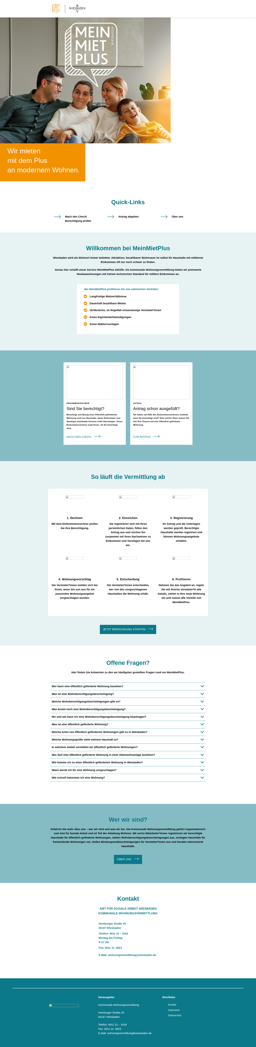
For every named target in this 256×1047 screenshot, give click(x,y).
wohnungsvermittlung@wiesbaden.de (132, 955)
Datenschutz (174, 1015)
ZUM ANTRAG (142, 436)
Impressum (174, 1010)
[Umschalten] (202, 686)
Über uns (177, 216)
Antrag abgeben (128, 216)
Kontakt (172, 1004)
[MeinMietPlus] (72, 9)
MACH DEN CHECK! (79, 436)
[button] (204, 8)
